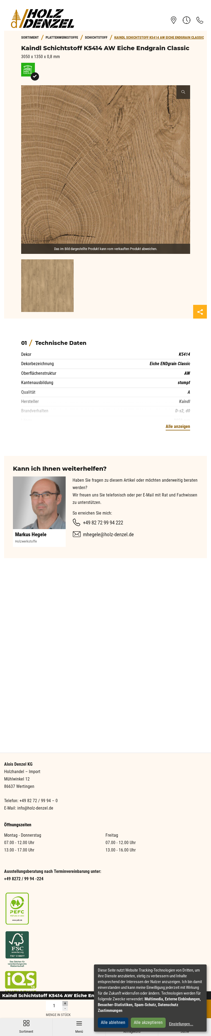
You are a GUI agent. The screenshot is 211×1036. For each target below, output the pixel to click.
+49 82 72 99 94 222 (103, 523)
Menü (79, 1027)
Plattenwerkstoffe (62, 37)
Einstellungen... (181, 1023)
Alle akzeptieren (148, 1022)
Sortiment (26, 1027)
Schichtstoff (96, 37)
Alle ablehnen (113, 1022)
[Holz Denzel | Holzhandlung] (42, 18)
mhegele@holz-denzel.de (108, 534)
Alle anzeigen (178, 426)
